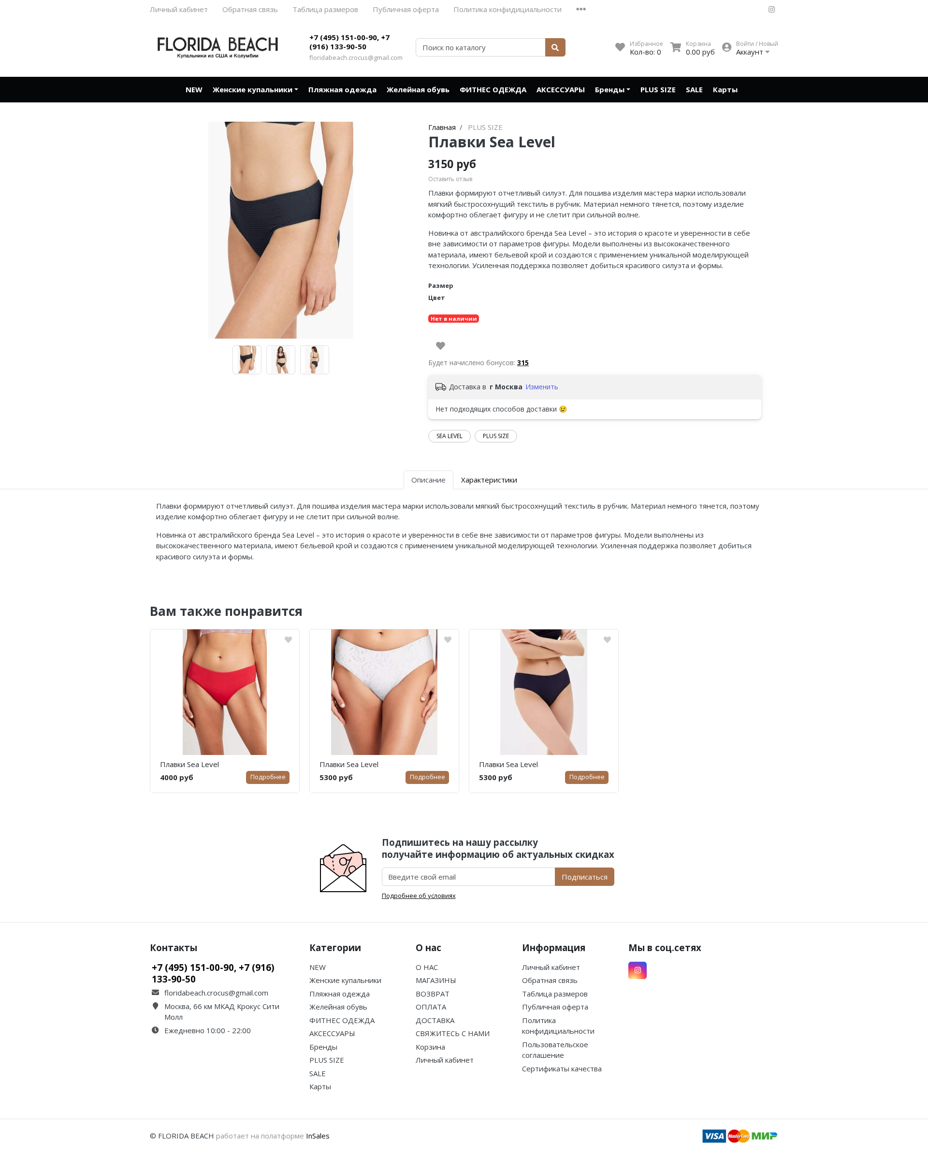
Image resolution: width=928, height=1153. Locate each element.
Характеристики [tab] (489, 479)
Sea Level (449, 436)
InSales (318, 1135)
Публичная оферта (406, 9)
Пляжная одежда (342, 89)
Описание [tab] (428, 479)
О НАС (427, 967)
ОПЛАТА (431, 1006)
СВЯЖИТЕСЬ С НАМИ (453, 1033)
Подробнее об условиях (419, 895)
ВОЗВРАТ (433, 993)
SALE (694, 89)
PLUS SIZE (658, 89)
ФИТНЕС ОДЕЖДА (493, 89)
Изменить (541, 386)
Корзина (430, 1047)
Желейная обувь (418, 89)
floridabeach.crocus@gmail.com (356, 57)
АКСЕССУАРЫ (560, 89)
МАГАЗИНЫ (436, 980)
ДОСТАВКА (435, 1020)
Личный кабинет (179, 9)
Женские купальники (252, 89)
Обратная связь (250, 9)
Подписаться (585, 877)
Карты (725, 89)
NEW (194, 89)
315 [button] (523, 362)
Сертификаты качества (562, 1068)
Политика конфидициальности (507, 9)
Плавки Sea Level (189, 764)
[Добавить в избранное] (440, 345)
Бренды (609, 89)
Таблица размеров (325, 9)
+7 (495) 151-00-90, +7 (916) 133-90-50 (349, 42)
